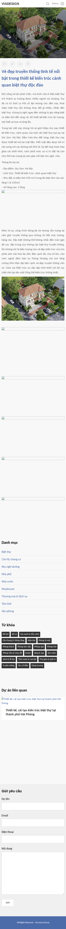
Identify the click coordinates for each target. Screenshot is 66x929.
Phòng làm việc (24, 647)
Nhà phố (7, 574)
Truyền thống (9, 665)
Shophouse (8, 589)
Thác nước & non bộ (27, 659)
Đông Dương (37, 665)
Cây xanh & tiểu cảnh (29, 634)
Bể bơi (5, 634)
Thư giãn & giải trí (48, 659)
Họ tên (5, 799)
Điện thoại (8, 832)
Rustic (28, 653)
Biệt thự (6, 552)
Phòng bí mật (44, 640)
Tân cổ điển (23, 665)
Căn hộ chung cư (11, 559)
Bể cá (14, 634)
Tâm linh (6, 603)
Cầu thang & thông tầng (13, 640)
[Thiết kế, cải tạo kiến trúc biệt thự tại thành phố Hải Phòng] (33, 703)
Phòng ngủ (39, 647)
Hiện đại (31, 640)
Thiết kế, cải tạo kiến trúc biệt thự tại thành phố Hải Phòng (31, 712)
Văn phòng (8, 611)
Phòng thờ (51, 647)
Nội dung (7, 848)
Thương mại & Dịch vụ (14, 596)
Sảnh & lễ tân (9, 659)
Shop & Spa (39, 653)
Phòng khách (8, 647)
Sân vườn (52, 653)
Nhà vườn (7, 581)
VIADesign (10, 3)
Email (5, 815)
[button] (55, 691)
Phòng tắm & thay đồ (12, 653)
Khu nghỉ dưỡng (11, 566)
